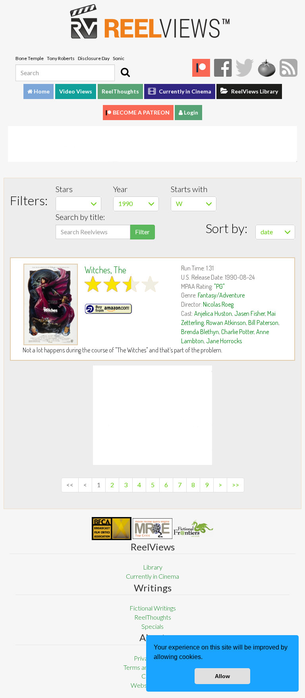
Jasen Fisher (249, 313)
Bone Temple (29, 58)
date (267, 231)
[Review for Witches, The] (51, 304)
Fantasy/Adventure (221, 295)
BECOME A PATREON (141, 112)
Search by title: (80, 217)
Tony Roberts (61, 58)
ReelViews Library (254, 91)
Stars (64, 189)
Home (41, 91)
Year (120, 189)
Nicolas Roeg (218, 304)
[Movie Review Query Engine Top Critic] (152, 528)
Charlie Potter (237, 332)
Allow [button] (222, 676)
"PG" (219, 286)
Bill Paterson (263, 323)
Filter (142, 231)
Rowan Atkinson (226, 323)
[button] (205, 658)
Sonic (118, 58)
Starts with (189, 189)
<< (69, 484)
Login (190, 112)
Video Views (75, 91)
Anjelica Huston (213, 313)
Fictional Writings (152, 608)
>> (235, 484)
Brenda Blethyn (200, 332)
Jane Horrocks (224, 341)
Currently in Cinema (184, 91)
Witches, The (105, 269)
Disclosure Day (94, 58)
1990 (125, 203)
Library (152, 567)
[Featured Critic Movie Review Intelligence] (111, 528)
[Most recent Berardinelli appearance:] (193, 528)
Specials (152, 626)
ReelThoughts (120, 91)
